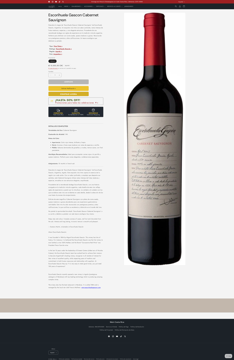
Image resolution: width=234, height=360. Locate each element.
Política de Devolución (137, 327)
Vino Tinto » (58, 46)
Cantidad (50, 71)
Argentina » (57, 54)
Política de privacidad (76, 359)
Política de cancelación (125, 359)
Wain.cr (55, 359)
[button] (67, 6)
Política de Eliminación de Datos (124, 330)
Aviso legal (135, 359)
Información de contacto (112, 359)
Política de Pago (124, 327)
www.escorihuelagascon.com (91, 287)
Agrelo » (58, 51)
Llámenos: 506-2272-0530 (96, 327)
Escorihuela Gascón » (64, 49)
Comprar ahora (68, 94)
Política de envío (100, 359)
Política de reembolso (64, 359)
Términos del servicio (89, 359)
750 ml (53, 61)
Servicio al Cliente (111, 327)
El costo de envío (53, 68)
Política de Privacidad (106, 330)
